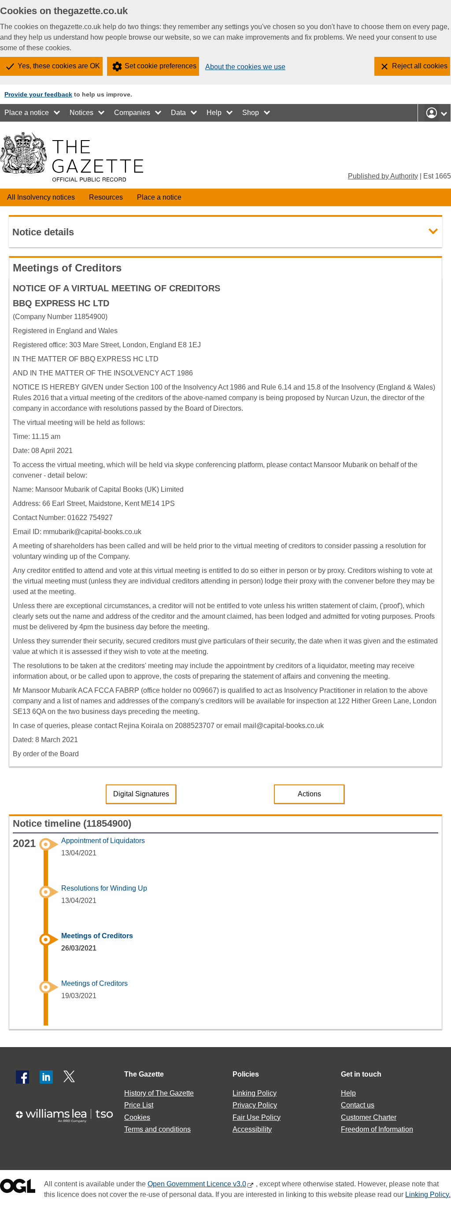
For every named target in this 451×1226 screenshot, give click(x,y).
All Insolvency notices (41, 197)
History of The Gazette (159, 1093)
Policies (246, 1074)
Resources (106, 197)
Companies (132, 112)
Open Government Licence (17, 1188)
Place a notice (26, 112)
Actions (309, 794)
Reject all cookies (419, 66)
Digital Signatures (141, 794)
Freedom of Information (377, 1129)
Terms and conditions (157, 1129)
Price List (138, 1105)
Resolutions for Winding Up (104, 888)
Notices (81, 112)
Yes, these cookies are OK (59, 66)
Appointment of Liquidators (103, 840)
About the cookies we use (245, 67)
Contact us (357, 1105)
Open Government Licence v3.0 (197, 1184)
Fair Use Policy (257, 1117)
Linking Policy (255, 1093)
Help (214, 112)
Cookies (137, 1117)
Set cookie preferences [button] (160, 66)
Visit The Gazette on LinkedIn (46, 1077)
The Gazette (144, 1074)
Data (178, 112)
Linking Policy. (428, 1194)
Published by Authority (383, 176)
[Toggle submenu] (57, 113)
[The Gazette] (71, 157)
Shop (250, 112)
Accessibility (252, 1129)
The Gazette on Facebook (22, 1077)
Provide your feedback (38, 94)
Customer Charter (368, 1117)
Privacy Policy (255, 1105)
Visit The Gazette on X (70, 1077)
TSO (69, 1115)
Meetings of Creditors (97, 936)
